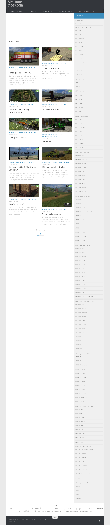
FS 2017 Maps (80, 373)
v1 (88, 511)
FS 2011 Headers (81, 208)
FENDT (62, 509)
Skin (51, 511)
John (77, 509)
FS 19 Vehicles (80, 433)
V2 (89, 511)
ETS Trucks (79, 111)
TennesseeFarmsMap (51, 214)
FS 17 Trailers (80, 442)
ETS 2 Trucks (80, 147)
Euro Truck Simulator (82, 80)
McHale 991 (47, 141)
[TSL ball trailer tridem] (57, 96)
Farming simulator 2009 (16, 11)
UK (78, 511)
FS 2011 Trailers (64, 104)
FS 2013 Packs (80, 272)
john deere (82, 509)
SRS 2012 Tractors (81, 466)
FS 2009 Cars (80, 155)
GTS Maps (79, 495)
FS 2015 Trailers (81, 345)
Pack (42, 511)
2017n (12, 509)
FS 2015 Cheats (81, 308)
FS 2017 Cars (80, 357)
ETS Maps (79, 95)
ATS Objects (79, 46)
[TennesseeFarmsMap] (57, 195)
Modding (23, 511)
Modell (33, 511)
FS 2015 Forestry (81, 316)
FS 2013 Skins (80, 276)
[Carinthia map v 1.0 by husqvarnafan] (24, 96)
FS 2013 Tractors (81, 284)
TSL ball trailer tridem (51, 109)
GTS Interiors (80, 491)
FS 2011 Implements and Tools (85, 212)
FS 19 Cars (79, 409)
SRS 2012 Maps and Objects (84, 449)
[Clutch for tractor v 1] (57, 54)
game (66, 509)
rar (45, 511)
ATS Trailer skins (81, 63)
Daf (23, 509)
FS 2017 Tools (80, 389)
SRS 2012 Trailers (81, 470)
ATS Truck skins (80, 71)
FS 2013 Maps (80, 260)
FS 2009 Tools (80, 183)
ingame (74, 509)
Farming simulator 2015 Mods (85, 301)
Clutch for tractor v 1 (51, 68)
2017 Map (79, 23)
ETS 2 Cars (79, 123)
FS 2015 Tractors (81, 341)
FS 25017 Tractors (81, 397)
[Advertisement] (40, 27)
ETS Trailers (79, 107)
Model (27, 511)
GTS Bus (78, 487)
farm (60, 509)
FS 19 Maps (79, 413)
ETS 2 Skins (79, 139)
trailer (76, 511)
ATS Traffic (79, 59)
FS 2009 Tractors (81, 188)
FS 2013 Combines (81, 252)
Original (38, 511)
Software (55, 511)
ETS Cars (78, 87)
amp (16, 509)
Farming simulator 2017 (66, 11)
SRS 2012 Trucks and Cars (84, 474)
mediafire (100, 509)
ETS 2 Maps (79, 131)
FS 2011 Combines (81, 204)
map (92, 509)
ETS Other (79, 99)
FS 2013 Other (63, 63)
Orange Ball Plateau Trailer (21, 137)
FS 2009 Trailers (81, 192)
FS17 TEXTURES (80, 401)
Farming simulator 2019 (83, 11)
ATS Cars (78, 34)
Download (39, 508)
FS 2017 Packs (80, 381)
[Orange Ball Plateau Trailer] (24, 124)
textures (72, 511)
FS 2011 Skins (80, 228)
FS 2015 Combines (81, 312)
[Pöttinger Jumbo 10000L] (24, 56)
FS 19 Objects (80, 417)
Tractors (78, 479)
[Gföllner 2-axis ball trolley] (57, 153)
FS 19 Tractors (80, 421)
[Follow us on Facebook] (100, 16)
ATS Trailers (79, 67)
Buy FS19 (95, 11)
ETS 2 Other (79, 135)
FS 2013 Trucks (80, 292)
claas (21, 509)
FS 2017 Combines (81, 365)
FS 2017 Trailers (81, 393)
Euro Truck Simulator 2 (83, 116)
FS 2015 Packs (80, 329)
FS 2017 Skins (80, 385)
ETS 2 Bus (79, 119)
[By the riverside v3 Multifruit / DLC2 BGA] (24, 153)
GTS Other (79, 499)
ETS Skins (79, 103)
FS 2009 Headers (81, 163)
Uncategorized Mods (82, 483)
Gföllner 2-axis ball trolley (53, 167)
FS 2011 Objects (81, 220)
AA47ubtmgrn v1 (16, 204)
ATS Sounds (79, 55)
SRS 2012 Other (81, 453)
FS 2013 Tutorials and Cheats (85, 296)
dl (32, 508)
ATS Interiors (80, 38)
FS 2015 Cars (80, 304)
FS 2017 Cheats (81, 361)
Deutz (29, 509)
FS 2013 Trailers (81, 288)
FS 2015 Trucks (80, 349)
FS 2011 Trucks (80, 240)
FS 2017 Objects (81, 377)
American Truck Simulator (83, 27)
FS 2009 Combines (81, 159)
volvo (91, 511)
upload (85, 511)
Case (18, 509)
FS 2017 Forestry (81, 369)
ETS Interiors (80, 91)
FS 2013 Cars (80, 248)
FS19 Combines (81, 437)
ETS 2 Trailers (80, 143)
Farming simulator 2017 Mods (85, 354)
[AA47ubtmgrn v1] (24, 190)
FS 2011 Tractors (81, 232)
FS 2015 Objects (81, 325)
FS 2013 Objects (81, 264)
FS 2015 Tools (80, 337)
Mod (18, 511)
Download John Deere (50, 509)
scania (48, 511)
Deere (26, 509)
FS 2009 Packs (80, 175)
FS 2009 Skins (80, 179)
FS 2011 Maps (30, 104)
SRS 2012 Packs (81, 457)
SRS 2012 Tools (81, 462)
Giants (70, 509)
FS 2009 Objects (81, 167)
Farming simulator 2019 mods (85, 406)
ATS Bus (78, 30)
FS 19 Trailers (80, 425)
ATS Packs (79, 51)
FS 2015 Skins (80, 333)
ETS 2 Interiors (80, 127)
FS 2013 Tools (30, 68)
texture (68, 511)
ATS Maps (79, 42)
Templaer (59, 511)
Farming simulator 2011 (33, 11)
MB (95, 509)
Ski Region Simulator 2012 (84, 446)
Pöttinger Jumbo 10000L (20, 72)
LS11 (89, 509)
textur (63, 511)
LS (86, 509)
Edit (56, 509)
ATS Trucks (79, 75)
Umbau (82, 511)
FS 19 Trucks (80, 429)
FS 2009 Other (80, 171)
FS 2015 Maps (80, 320)
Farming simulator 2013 (49, 11)
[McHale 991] (57, 125)
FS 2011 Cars (80, 200)
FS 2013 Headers (81, 256)
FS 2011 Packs (80, 224)
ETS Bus (78, 83)
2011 (8, 509)
